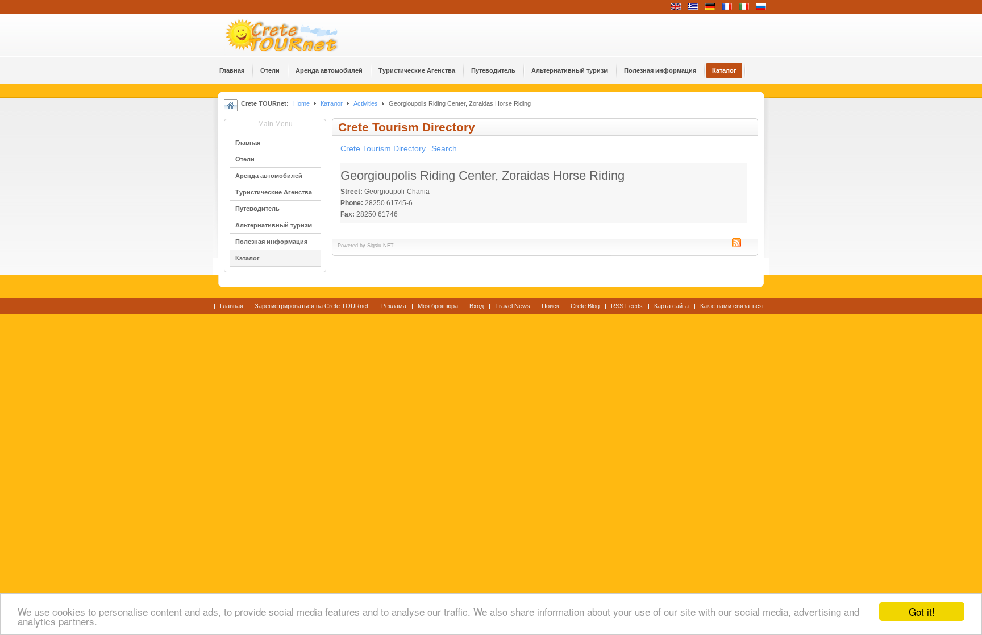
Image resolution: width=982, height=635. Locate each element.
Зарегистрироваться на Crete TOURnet (312, 305)
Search (444, 148)
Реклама (393, 305)
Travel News (512, 305)
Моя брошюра (438, 305)
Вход (476, 305)
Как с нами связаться (731, 305)
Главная (231, 305)
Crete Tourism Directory (383, 148)
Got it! (922, 611)
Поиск (550, 305)
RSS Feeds (627, 305)
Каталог (332, 103)
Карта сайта (671, 305)
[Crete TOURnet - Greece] (295, 35)
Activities (365, 103)
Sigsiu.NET (380, 245)
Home (301, 103)
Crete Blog (585, 305)
